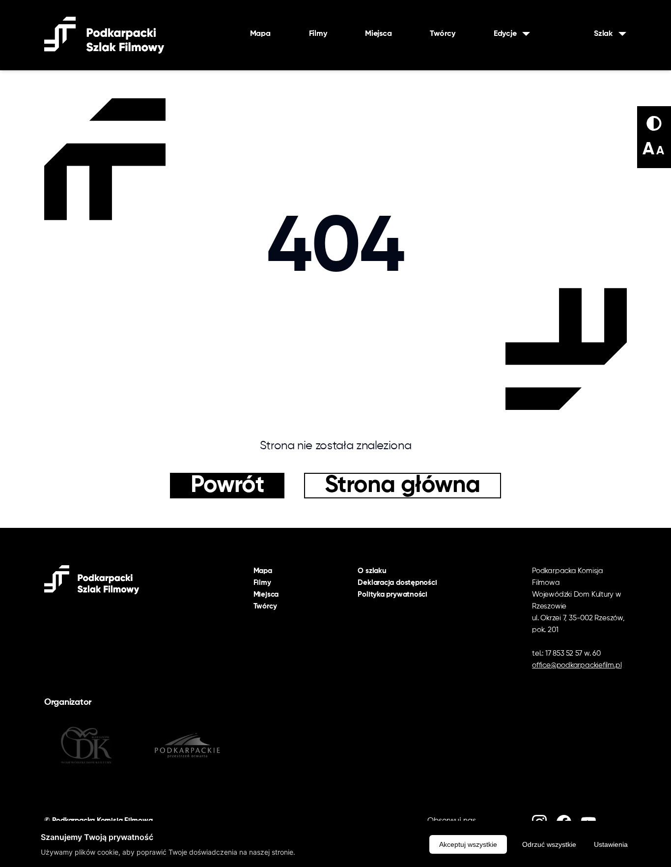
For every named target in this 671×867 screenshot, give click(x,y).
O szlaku (372, 571)
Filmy (318, 34)
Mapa (260, 34)
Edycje (505, 34)
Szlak (603, 34)
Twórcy (442, 34)
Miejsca (378, 34)
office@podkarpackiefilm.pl (576, 665)
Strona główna (402, 485)
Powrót (227, 485)
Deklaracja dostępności (397, 582)
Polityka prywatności (392, 594)
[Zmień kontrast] (654, 123)
